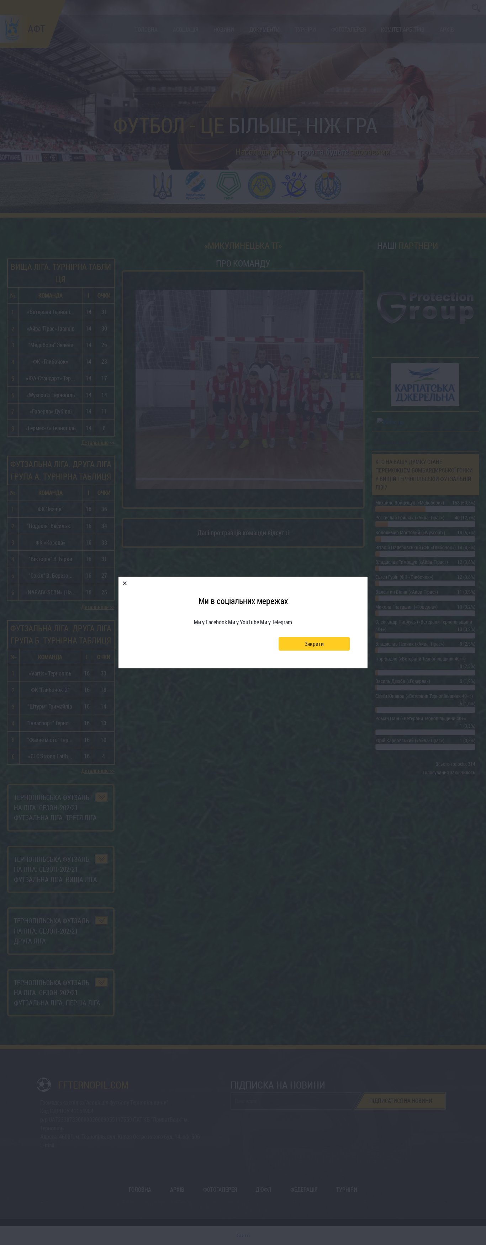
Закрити (314, 644)
